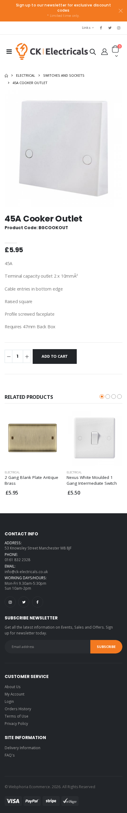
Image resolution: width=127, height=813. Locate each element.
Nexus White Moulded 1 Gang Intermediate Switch (92, 480)
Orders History (18, 708)
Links (86, 27)
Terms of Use (16, 716)
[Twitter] (23, 601)
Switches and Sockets (63, 75)
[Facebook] (37, 601)
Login (9, 701)
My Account (14, 694)
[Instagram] (10, 601)
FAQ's (10, 755)
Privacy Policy (16, 723)
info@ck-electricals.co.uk (26, 571)
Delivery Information (22, 747)
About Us (13, 686)
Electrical (25, 75)
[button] (92, 53)
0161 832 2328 (17, 559)
